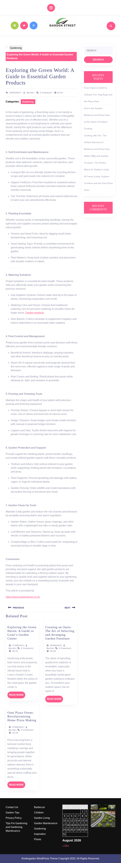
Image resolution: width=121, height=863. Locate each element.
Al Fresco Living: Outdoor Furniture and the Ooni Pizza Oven (98, 183)
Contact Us (12, 807)
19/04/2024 (15, 93)
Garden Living (42, 818)
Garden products (34, 312)
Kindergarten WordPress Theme (40, 858)
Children (39, 812)
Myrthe (30, 93)
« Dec (65, 845)
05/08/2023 (55, 645)
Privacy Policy (14, 818)
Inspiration (40, 834)
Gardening (16, 48)
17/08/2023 (18, 645)
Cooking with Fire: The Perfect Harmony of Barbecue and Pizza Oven (97, 142)
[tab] (51, 8)
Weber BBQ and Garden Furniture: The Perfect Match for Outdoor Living (96, 163)
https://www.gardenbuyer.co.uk (23, 597)
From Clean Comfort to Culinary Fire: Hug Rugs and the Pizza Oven (98, 95)
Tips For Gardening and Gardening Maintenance (16, 827)
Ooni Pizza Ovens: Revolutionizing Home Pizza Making (21, 716)
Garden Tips (12, 812)
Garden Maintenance (46, 823)
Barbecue (39, 807)
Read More (17, 695)
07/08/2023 (18, 727)
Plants (37, 839)
